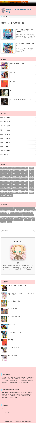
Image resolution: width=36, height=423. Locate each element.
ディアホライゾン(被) (13, 348)
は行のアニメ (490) (5, 138)
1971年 (31, 171)
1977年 (31, 173)
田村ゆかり (31, 212)
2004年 (14, 187)
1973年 (8, 173)
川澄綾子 (28, 212)
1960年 (14, 168)
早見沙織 (29, 210)
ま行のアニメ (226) (5, 142)
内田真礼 (23, 217)
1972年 (3, 173)
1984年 (3, 179)
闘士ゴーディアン (12, 309)
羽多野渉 (9, 219)
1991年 (8, 182)
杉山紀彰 (27, 219)
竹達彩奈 (15, 217)
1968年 (14, 171)
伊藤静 (9, 210)
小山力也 (7, 219)
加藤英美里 (4, 222)
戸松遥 (35, 210)
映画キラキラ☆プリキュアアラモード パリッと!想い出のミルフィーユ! (21, 294)
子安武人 (14, 210)
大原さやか (22, 212)
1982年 (26, 176)
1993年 (20, 182)
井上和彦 (13, 212)
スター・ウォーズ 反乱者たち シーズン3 (18, 285)
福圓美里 (15, 219)
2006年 (26, 187)
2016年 (14, 193)
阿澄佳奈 (1, 217)
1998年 (14, 184)
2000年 (26, 184)
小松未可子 (33, 219)
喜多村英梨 (6, 210)
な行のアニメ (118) (5, 134)
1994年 (26, 182)
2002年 (3, 187)
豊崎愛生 (4, 212)
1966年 (3, 171)
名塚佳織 (26, 217)
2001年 (31, 184)
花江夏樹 (4, 219)
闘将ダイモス (11, 324)
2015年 (8, 193)
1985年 (8, 179)
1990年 (3, 182)
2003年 (8, 187)
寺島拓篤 (31, 217)
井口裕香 (9, 217)
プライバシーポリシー (6, 413)
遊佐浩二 (22, 219)
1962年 (20, 168)
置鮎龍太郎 (19, 212)
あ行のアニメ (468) (5, 117)
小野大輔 (1, 210)
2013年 (31, 190)
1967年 (8, 171)
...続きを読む (28, 269)
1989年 (31, 179)
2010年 (14, 190)
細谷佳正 (25, 210)
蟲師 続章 (10, 340)
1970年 (26, 171)
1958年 (8, 168)
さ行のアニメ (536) (5, 126)
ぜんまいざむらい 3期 (14, 316)
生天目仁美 (17, 217)
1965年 (31, 168)
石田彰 (4, 210)
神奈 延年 (9, 195)
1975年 (20, 173)
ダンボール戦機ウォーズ (14, 332)
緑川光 (20, 219)
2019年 (31, 193)
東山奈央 (21, 217)
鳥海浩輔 (25, 212)
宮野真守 (22, 210)
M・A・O (16, 212)
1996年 (3, 184)
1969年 (20, 171)
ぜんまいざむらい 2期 (14, 301)
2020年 (3, 195)
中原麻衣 (17, 219)
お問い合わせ (5, 409)
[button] (33, 230)
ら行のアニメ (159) (5, 150)
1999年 (20, 184)
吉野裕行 (30, 219)
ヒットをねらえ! (12, 355)
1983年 (31, 176)
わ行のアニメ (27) (4, 155)
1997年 (8, 184)
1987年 (20, 179)
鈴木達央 (8, 222)
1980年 (14, 176)
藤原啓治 (34, 217)
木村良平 (1, 219)
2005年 (20, 187)
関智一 (27, 210)
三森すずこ (1, 222)
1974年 (14, 173)
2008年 (3, 190)
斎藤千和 (12, 217)
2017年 (20, 193)
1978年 (3, 176)
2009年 (8, 190)
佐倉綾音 (11, 212)
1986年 (14, 179)
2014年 (3, 193)
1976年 (26, 173)
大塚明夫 (12, 219)
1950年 (3, 168)
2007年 (31, 187)
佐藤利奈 (4, 217)
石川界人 (10, 222)
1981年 (20, 176)
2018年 (26, 193)
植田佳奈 (29, 217)
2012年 (26, 190)
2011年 (20, 190)
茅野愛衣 (17, 210)
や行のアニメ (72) (4, 146)
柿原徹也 (7, 217)
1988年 (26, 179)
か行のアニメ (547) (5, 122)
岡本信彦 (32, 210)
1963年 (26, 168)
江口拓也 (25, 219)
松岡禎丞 (1, 212)
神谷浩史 (11, 210)
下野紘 (6, 212)
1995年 (31, 182)
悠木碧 (8, 212)
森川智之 (19, 210)
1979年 (8, 176)
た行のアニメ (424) (5, 130)
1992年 (14, 182)
